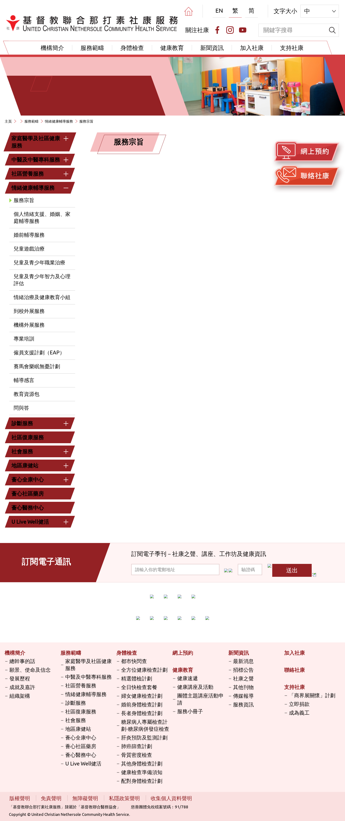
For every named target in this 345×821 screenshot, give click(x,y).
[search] (332, 30)
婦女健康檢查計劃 (141, 696)
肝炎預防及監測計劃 (144, 737)
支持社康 (291, 48)
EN (219, 10)
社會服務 (22, 451)
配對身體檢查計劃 (141, 781)
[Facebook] (217, 30)
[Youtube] (242, 30)
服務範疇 (92, 48)
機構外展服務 (29, 325)
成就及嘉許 (22, 687)
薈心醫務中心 (28, 507)
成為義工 (299, 713)
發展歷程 (19, 678)
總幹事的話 (22, 661)
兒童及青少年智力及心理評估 (42, 279)
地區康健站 (25, 465)
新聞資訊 (212, 48)
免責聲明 (52, 798)
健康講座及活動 (195, 687)
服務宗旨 (24, 200)
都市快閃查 (134, 661)
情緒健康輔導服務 (59, 121)
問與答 (21, 408)
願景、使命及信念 (30, 670)
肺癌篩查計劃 (136, 746)
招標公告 (243, 670)
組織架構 (19, 696)
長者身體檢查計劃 (141, 713)
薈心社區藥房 (28, 493)
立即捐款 (299, 704)
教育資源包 (26, 394)
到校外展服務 (29, 311)
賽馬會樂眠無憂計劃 (37, 366)
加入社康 (252, 48)
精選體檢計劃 (136, 678)
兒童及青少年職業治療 (39, 262)
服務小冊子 (190, 711)
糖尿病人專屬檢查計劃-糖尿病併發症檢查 (145, 725)
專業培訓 (24, 338)
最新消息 (243, 661)
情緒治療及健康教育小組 (42, 297)
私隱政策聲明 (125, 798)
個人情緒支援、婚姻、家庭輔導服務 (42, 217)
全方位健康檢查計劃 (144, 670)
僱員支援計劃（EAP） (39, 352)
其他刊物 (243, 687)
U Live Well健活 (30, 522)
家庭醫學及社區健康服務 (36, 141)
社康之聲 (243, 678)
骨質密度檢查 (136, 755)
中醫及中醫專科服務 (36, 159)
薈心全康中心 (28, 479)
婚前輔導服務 (29, 235)
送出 (292, 570)
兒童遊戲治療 (29, 248)
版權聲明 (20, 798)
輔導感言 (24, 380)
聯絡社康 (294, 670)
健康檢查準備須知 (141, 772)
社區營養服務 (28, 173)
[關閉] (66, 188)
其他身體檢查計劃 (141, 763)
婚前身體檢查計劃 (141, 704)
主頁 (8, 121)
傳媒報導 (243, 696)
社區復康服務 (28, 437)
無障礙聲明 (85, 798)
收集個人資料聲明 (171, 798)
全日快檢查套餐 (139, 687)
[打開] (66, 138)
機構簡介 (52, 48)
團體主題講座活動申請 (200, 699)
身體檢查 (132, 48)
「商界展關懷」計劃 (312, 695)
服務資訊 (243, 704)
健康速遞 (187, 678)
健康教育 (172, 48)
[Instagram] (230, 30)
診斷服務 (22, 423)
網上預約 (182, 653)
